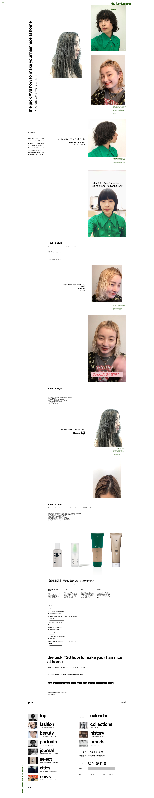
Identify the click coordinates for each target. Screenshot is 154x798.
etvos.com (52, 634)
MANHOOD (91, 683)
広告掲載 (86, 775)
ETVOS (85, 683)
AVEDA (73, 683)
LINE (105, 763)
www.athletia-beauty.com (55, 613)
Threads (97, 763)
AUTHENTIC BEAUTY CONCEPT (62, 683)
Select (113, 9)
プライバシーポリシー (111, 775)
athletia (50, 683)
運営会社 (81, 775)
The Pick (111, 683)
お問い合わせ (93, 775)
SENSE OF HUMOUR (101, 683)
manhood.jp (52, 638)
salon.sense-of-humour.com (56, 645)
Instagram (89, 763)
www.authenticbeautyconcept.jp (57, 620)
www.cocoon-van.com (54, 629)
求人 (99, 775)
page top (31, 787)
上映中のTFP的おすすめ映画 (91, 752)
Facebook (101, 763)
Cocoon (79, 683)
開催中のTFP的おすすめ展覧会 (92, 755)
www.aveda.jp (53, 624)
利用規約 (103, 775)
